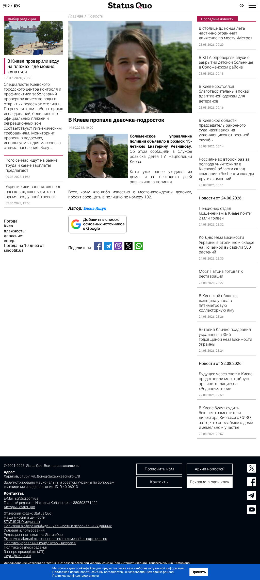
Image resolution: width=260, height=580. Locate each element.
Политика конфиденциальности (75, 575)
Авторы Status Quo (19, 507)
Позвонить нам (159, 469)
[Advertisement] (130, 271)
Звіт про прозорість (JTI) (24, 552)
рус (17, 5)
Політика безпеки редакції (25, 547)
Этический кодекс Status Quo (27, 513)
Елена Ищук (95, 208)
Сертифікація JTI (17, 556)
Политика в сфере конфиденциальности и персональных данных (58, 526)
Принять (198, 572)
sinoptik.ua (14, 250)
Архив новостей (209, 469)
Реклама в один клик (209, 482)
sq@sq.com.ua (26, 498)
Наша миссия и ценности (24, 517)
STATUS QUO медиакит (22, 522)
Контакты (13, 493)
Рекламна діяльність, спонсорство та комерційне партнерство (55, 539)
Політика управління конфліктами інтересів (40, 543)
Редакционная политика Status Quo (33, 535)
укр (6, 5)
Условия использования (24, 530)
